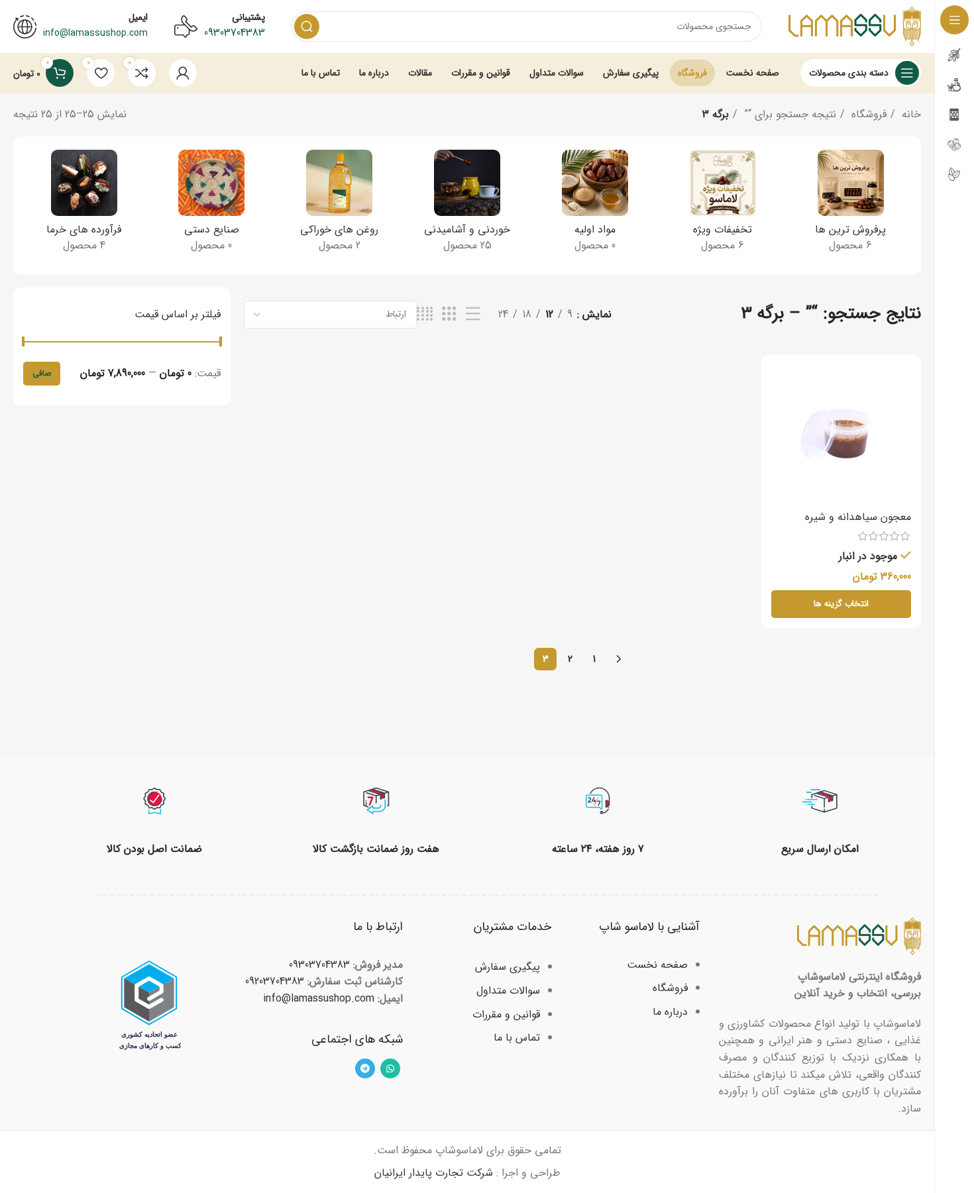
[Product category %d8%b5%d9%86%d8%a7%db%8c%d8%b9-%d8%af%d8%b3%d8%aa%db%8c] (211, 205)
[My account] (182, 73)
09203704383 (274, 981)
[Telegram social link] (365, 1068)
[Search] (306, 26)
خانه (909, 114)
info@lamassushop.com (318, 998)
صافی (41, 373)
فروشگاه (867, 114)
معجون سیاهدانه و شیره (858, 517)
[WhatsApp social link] (390, 1068)
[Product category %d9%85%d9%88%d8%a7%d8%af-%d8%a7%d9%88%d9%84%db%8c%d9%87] (594, 205)
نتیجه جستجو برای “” (788, 114)
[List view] (473, 315)
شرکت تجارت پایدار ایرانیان (433, 1173)
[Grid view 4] (425, 315)
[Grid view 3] (449, 315)
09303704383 (234, 33)
